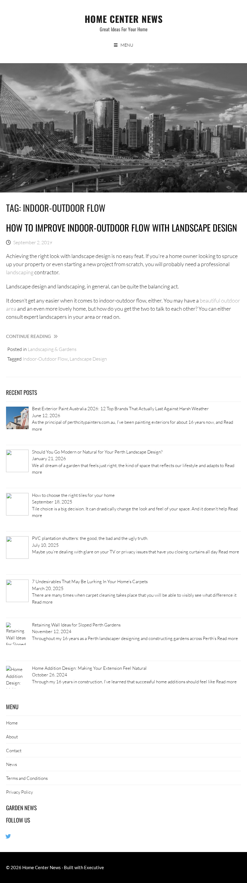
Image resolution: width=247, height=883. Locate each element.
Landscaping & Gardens (52, 349)
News (11, 764)
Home (12, 722)
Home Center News (124, 19)
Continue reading (42, 336)
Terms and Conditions (27, 778)
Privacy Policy (19, 792)
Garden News (21, 808)
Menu (126, 45)
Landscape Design (88, 359)
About (12, 736)
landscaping (19, 272)
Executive (94, 867)
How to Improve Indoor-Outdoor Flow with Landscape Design (121, 227)
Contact (13, 750)
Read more (228, 551)
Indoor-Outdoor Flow (45, 359)
